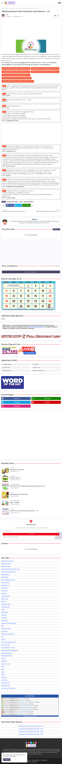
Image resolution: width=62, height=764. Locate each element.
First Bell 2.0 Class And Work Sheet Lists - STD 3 (31, 731)
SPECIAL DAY (4, 599)
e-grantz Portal (5, 607)
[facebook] (26, 743)
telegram (17, 402)
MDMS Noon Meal (6, 628)
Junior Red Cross (5, 683)
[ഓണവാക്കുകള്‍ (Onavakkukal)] (5, 495)
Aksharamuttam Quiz (12, 201)
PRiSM (3, 674)
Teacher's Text (5, 585)
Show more (56, 229)
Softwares (4, 593)
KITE (2, 637)
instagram (17, 406)
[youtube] (29, 743)
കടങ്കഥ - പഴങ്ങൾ (14, 502)
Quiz (21, 201)
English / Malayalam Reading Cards (10, 569)
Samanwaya (4, 620)
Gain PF (3, 639)
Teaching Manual (6, 364)
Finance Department (6, 653)
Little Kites (4, 661)
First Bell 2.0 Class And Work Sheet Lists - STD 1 (31, 726)
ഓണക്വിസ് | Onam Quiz (17, 469)
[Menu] (2, 2)
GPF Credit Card (5, 645)
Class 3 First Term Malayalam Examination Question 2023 (27, 486)
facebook (17, 398)
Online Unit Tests (5, 566)
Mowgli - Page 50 (15, 478)
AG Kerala (3, 677)
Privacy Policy (36, 760)
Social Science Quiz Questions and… (26, 705)
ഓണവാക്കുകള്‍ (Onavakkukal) (19, 494)
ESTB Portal (4, 680)
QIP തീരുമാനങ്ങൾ (5, 604)
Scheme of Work (5, 582)
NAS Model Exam (6, 370)
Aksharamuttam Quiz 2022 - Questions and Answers (16, 78)
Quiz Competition (10, 8)
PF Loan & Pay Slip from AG (8, 642)
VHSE (2, 669)
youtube (47, 402)
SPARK (3, 609)
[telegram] (31, 743)
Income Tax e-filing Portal (8, 688)
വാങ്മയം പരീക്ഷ (37, 367)
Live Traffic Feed (30, 696)
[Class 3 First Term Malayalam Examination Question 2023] (5, 486)
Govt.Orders (4, 590)
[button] (59, 3)
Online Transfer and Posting (8, 623)
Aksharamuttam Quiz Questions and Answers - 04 (45, 71)
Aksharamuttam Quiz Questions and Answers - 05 (16, 75)
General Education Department (9, 650)
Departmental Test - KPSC (8, 647)
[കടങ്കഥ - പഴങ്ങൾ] (5, 503)
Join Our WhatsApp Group (8, 580)
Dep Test (3, 601)
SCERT (3, 672)
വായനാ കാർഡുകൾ (24, 703)
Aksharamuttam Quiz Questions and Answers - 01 (16, 68)
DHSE (2, 666)
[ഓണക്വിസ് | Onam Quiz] (5, 470)
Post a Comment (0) (31, 272)
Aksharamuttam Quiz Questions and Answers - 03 (16, 71)
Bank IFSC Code (5, 664)
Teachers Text (6, 367)
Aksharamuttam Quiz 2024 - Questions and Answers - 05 (18, 81)
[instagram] (36, 743)
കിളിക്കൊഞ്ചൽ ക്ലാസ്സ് (7, 561)
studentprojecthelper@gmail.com (36, 327)
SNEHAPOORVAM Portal (7, 634)
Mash (34, 219)
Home (3, 8)
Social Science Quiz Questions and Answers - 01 (24, 510)
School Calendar (5, 596)
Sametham (4, 618)
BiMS (2, 626)
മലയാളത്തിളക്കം (5, 574)
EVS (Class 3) (23, 700)
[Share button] (32, 205)
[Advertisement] (31, 29)
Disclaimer (44, 760)
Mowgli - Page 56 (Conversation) (22, 711)
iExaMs (3, 658)
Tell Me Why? (4, 577)
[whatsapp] (33, 743)
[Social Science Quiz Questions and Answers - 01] (5, 511)
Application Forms (6, 563)
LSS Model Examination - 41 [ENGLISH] (26, 709)
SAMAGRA (4, 615)
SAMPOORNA (4, 612)
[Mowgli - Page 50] (5, 478)
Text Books (36, 364)
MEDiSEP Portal (5, 685)
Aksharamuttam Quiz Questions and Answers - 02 (45, 68)
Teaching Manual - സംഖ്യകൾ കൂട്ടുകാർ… (26, 702)
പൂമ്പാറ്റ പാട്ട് (21, 698)
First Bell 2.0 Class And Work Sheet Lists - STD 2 (31, 729)
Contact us (28, 760)
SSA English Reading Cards (8, 572)
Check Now (12, 756)
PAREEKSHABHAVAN (6, 655)
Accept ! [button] (7, 759)
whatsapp (47, 398)
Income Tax (4, 631)
